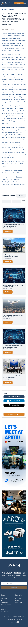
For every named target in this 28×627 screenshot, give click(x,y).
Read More (8, 231)
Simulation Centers (6, 604)
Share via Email (15, 396)
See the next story (13, 414)
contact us (9, 184)
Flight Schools (4, 602)
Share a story (4, 598)
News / (13, 9)
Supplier (17, 600)
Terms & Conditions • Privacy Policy (14, 619)
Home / (6, 9)
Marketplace (18, 598)
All (1, 600)
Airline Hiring (4, 607)
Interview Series (5, 611)
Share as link (15, 405)
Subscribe (14, 587)
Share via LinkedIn (15, 401)
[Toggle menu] (25, 3)
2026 (20, 195)
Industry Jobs (18, 602)
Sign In (19, 3)
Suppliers (3, 609)
